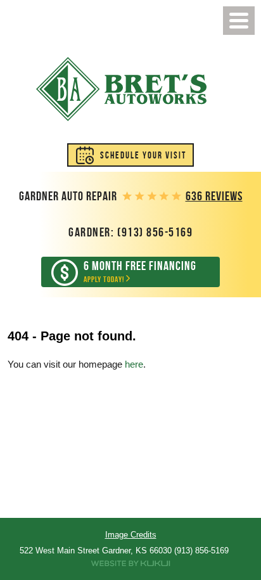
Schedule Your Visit (143, 155)
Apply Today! (140, 271)
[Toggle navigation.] (239, 20)
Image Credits (130, 535)
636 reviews (214, 196)
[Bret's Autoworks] (121, 89)
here (134, 364)
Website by (130, 563)
